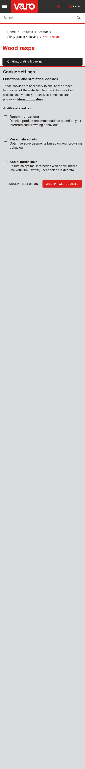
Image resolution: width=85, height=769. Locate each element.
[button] (75, 7)
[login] (59, 7)
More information (30, 99)
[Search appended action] (78, 17)
